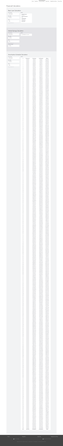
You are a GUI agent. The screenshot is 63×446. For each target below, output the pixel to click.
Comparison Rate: (10, 44)
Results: (22, 12)
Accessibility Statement (33, 441)
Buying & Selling (42, 2)
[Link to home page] (4, 1)
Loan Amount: (10, 12)
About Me (48, 2)
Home (33, 1)
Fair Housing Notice (42, 441)
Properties (37, 2)
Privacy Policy (60, 1)
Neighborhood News (53, 1)
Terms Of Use (19, 441)
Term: (9, 19)
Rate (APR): (9, 16)
